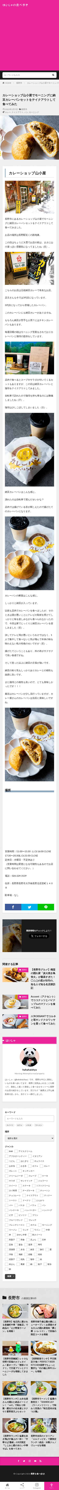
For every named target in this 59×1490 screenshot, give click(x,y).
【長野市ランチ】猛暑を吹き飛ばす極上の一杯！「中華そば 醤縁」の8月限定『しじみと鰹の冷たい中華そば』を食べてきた (15, 1442)
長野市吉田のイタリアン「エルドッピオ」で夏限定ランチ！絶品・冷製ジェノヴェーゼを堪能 (43, 1441)
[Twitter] (29, 907)
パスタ (28, 1125)
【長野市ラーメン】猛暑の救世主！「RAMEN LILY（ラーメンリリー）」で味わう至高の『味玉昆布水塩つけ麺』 (43, 1405)
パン (26, 112)
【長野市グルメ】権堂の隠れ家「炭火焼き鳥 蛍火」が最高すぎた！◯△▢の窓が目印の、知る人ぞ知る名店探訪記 (43, 978)
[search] (53, 75)
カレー (8, 112)
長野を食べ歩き (38, 1473)
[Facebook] (13, 907)
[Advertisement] (29, 37)
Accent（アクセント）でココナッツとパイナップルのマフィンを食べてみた (44, 1002)
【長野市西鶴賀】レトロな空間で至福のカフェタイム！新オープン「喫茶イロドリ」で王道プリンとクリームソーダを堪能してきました (15, 1366)
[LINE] (46, 907)
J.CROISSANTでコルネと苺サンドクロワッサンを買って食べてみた (43, 1020)
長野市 (19, 83)
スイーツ (10, 1125)
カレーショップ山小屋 (27, 173)
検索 (9, 1276)
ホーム (7, 1488)
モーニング (34, 112)
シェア (22, 1488)
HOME (8, 83)
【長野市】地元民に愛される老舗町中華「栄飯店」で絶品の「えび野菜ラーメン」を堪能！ (15, 1326)
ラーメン (38, 1125)
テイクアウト (17, 112)
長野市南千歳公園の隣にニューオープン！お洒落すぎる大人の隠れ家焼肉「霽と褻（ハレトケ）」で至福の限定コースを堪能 (43, 1328)
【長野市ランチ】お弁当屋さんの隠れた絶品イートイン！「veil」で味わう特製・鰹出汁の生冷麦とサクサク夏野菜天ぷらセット (15, 1405)
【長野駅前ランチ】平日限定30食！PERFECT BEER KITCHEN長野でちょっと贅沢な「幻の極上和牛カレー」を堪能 (43, 1365)
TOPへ (51, 1488)
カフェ (19, 1125)
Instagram (37, 1488)
